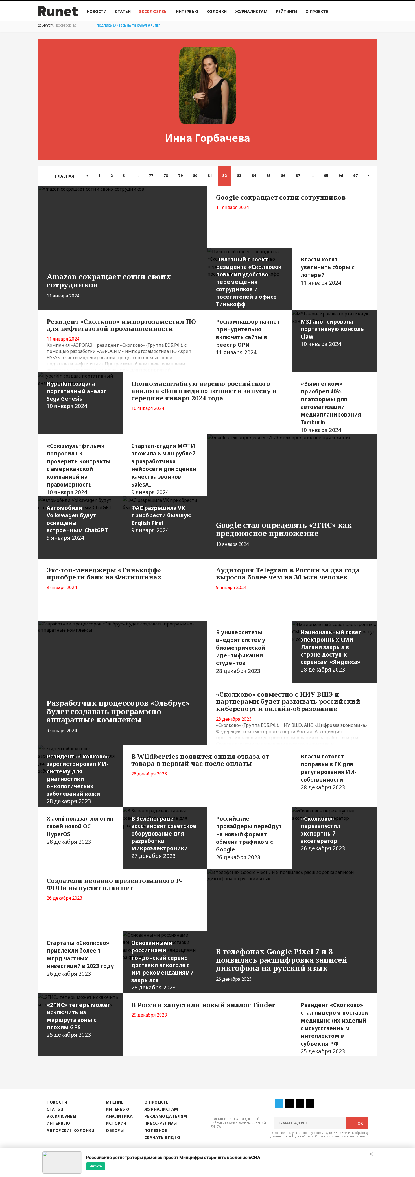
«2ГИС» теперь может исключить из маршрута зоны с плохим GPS (78, 1020)
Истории (116, 1123)
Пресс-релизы (160, 1123)
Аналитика (119, 1116)
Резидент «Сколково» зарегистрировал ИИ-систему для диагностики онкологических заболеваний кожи (78, 779)
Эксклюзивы (153, 11)
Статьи (123, 11)
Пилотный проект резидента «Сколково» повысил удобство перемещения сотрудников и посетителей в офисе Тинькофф (249, 283)
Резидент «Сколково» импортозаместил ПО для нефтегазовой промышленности (121, 325)
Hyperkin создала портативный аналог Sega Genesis (76, 395)
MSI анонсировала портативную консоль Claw (332, 333)
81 (209, 175)
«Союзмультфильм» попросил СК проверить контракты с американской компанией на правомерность (79, 469)
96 (340, 175)
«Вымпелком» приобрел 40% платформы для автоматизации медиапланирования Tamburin (331, 407)
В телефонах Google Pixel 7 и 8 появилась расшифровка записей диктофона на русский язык (282, 960)
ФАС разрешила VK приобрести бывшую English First (161, 519)
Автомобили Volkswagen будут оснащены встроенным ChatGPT (77, 523)
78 (165, 175)
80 (195, 175)
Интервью (187, 11)
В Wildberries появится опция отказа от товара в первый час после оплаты (200, 760)
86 (283, 175)
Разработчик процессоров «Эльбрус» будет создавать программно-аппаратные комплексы (118, 711)
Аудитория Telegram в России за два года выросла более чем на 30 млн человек (288, 574)
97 (355, 175)
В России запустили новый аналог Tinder (203, 1005)
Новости (96, 11)
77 (151, 175)
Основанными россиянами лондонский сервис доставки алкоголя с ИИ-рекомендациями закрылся (162, 965)
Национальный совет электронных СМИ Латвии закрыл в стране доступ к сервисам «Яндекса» (331, 650)
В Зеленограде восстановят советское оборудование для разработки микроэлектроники (163, 837)
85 (268, 175)
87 (298, 175)
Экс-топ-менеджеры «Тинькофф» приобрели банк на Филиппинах (104, 574)
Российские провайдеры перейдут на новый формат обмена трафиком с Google (249, 838)
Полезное (155, 1130)
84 (254, 175)
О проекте (316, 11)
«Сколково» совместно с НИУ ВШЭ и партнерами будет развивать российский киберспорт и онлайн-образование (288, 701)
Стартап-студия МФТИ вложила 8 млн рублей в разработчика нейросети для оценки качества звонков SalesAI (163, 469)
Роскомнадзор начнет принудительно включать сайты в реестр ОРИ (248, 337)
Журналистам (251, 11)
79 (180, 175)
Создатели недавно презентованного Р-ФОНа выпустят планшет (114, 884)
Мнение (114, 1102)
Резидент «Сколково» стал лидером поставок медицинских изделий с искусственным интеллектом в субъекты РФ (334, 1028)
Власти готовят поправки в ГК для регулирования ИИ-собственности (329, 772)
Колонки (217, 11)
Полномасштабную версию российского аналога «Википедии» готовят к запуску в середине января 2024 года (203, 391)
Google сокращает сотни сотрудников (281, 197)
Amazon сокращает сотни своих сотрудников (109, 281)
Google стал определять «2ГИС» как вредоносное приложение (284, 529)
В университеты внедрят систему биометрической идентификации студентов (240, 651)
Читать (95, 1166)
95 (326, 175)
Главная (64, 176)
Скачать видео (162, 1137)
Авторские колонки (70, 1130)
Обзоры (115, 1130)
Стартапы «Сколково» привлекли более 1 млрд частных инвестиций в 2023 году (80, 958)
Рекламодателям (165, 1116)
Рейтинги (286, 11)
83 (239, 175)
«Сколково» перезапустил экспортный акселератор (323, 833)
